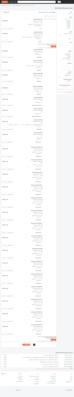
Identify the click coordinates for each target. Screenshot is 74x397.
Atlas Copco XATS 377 (38, 19)
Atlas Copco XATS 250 (38, 108)
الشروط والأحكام (53, 376)
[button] (5, 29)
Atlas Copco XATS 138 (38, 49)
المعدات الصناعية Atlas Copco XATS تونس (42, 368)
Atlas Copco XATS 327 (38, 32)
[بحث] (54, 2)
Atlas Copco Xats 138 (38, 132)
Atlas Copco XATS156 (38, 119)
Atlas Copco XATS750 (38, 97)
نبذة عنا (71, 376)
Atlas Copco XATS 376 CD (37, 172)
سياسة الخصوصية (46, 47)
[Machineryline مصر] (67, 2)
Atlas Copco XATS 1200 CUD (36, 286)
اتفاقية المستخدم (40, 47)
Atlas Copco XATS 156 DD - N (36, 197)
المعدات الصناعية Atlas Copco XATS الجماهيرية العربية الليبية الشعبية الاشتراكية (61, 368)
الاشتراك (53, 46)
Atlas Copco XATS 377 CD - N (36, 299)
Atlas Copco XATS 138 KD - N (36, 159)
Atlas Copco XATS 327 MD (37, 248)
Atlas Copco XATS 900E (37, 60)
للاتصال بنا (71, 379)
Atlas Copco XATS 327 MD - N (36, 185)
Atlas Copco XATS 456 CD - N (36, 147)
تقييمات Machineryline (52, 381)
